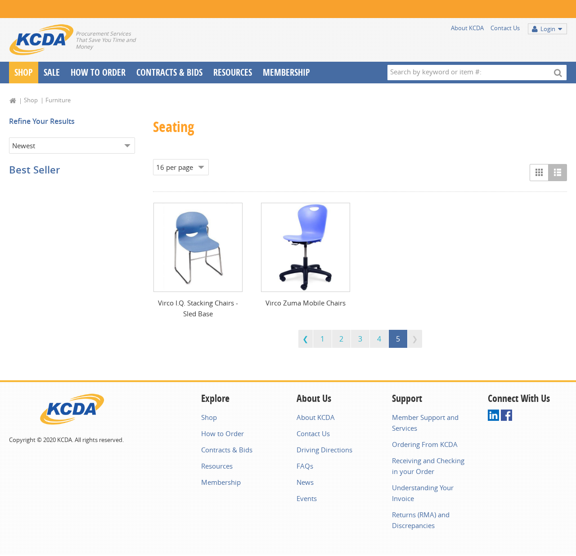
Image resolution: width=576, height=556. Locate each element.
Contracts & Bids (169, 72)
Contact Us (505, 28)
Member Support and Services (425, 423)
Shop (23, 72)
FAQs (305, 465)
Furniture (58, 100)
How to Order (222, 433)
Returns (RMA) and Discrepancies (421, 520)
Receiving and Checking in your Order (428, 466)
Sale (52, 72)
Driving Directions (324, 449)
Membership (286, 72)
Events (307, 498)
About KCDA (467, 28)
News (305, 482)
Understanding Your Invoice (423, 493)
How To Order (98, 72)
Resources (232, 72)
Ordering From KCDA (425, 444)
